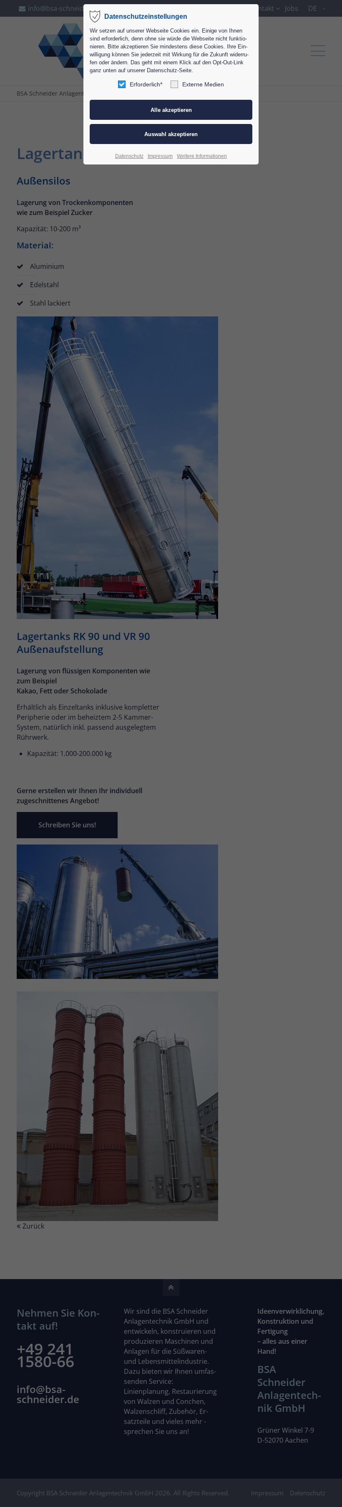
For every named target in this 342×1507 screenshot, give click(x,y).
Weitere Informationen (202, 156)
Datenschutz (129, 156)
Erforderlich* (146, 84)
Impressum (160, 156)
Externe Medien (203, 84)
